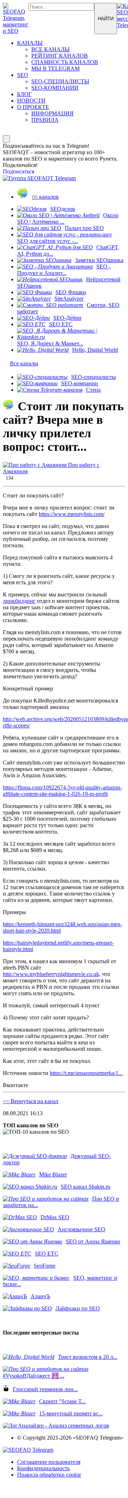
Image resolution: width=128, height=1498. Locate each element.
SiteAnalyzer (69, 299)
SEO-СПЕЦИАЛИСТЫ (60, 81)
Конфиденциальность (43, 1468)
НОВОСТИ (31, 101)
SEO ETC (61, 324)
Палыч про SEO (84, 228)
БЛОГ (24, 94)
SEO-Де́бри (67, 318)
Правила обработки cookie (49, 1475)
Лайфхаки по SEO (77, 1308)
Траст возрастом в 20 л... (87, 1357)
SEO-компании (79, 383)
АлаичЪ (40, 1296)
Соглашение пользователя (48, 1462)
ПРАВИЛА (45, 120)
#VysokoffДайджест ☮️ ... (33, 1376)
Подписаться (18, 171)
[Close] (6, 139)
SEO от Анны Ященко (93, 1241)
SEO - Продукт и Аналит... (64, 269)
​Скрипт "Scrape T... (62, 1401)
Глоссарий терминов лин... (45, 1389)
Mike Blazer (53, 1174)
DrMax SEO (55, 1217)
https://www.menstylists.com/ (72, 514)
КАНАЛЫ (30, 43)
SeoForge (44, 1266)
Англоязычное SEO (81, 1229)
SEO (22, 75)
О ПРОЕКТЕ (33, 107)
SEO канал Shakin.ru (85, 1187)
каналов (45, 197)
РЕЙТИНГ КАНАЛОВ (59, 56)
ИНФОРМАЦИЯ (52, 113)
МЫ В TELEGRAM (55, 69)
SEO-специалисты (93, 377)
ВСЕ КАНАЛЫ (50, 49)
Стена (93, 390)
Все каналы (24, 363)
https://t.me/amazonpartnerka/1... (86, 1073)
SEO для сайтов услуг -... (47, 241)
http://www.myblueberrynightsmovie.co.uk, (52, 974)
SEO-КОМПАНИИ (55, 88)
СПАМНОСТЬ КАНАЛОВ (64, 62)
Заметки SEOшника (99, 260)
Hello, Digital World (95, 350)
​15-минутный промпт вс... (71, 1413)
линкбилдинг (19, 601)
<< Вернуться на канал (30, 1101)
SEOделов (62, 209)
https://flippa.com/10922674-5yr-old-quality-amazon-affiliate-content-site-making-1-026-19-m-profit (62, 790)
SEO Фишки (70, 292)
